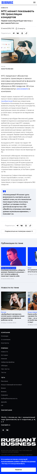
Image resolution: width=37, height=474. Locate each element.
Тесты (3, 372)
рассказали (22, 89)
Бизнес (4, 391)
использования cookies (10, 461)
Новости (4, 7)
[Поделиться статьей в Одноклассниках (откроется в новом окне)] (22, 33)
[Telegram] (3, 430)
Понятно (18, 469)
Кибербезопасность (9, 398)
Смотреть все (6, 410)
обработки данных (28, 461)
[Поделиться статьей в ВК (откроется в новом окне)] (18, 33)
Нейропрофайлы (7, 362)
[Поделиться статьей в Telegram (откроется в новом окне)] (13, 33)
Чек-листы (5, 369)
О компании (5, 339)
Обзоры (4, 365)
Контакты (5, 343)
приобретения (6, 101)
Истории (4, 355)
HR (2, 405)
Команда (4, 336)
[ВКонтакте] (7, 430)
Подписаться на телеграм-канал (18, 231)
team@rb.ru (5, 425)
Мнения (4, 358)
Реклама (4, 381)
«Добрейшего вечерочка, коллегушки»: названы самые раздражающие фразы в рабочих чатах (12, 317)
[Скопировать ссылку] (26, 33)
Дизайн (4, 402)
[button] (34, 2)
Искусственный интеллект (11, 384)
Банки (3, 388)
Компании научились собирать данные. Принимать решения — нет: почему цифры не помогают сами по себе (13, 273)
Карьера (4, 395)
